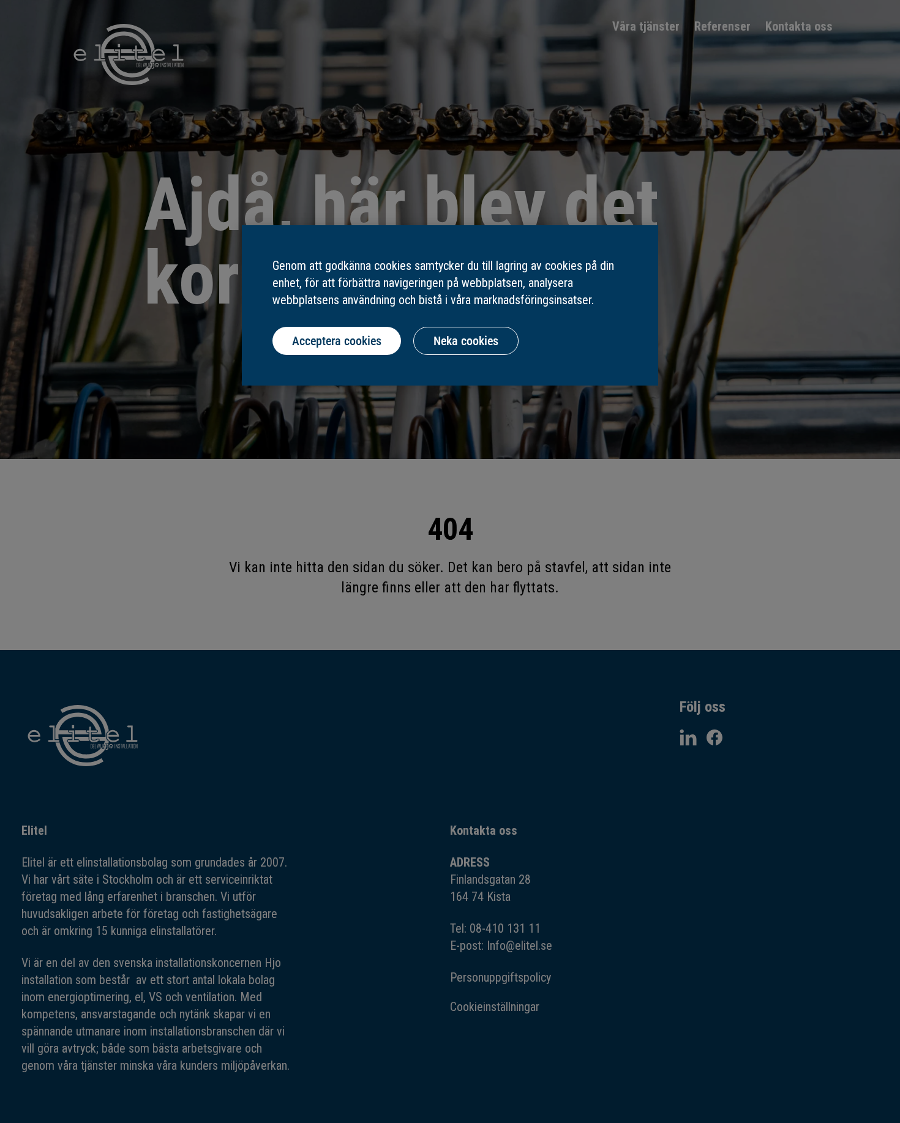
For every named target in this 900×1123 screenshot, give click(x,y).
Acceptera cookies (336, 341)
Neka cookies (465, 341)
